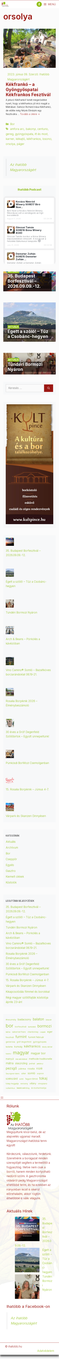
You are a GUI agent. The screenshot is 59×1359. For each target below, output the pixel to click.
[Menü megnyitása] (2, 1098)
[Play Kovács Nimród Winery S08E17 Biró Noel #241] (11, 204)
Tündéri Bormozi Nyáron (21, 612)
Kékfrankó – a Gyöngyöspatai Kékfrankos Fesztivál (28, 89)
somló (31, 1073)
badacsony (24, 1019)
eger (49, 1031)
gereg (9, 134)
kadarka (9, 1047)
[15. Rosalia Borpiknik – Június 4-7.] (10, 782)
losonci (46, 139)
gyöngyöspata (24, 134)
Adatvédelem (45, 1350)
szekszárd (12, 1078)
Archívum (12, 847)
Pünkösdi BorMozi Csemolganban (27, 763)
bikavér (49, 1020)
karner (10, 139)
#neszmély (11, 1020)
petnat (32, 1063)
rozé (39, 1068)
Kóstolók (11, 882)
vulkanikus (10, 1088)
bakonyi (31, 129)
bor (9, 1026)
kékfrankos (34, 139)
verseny (24, 1084)
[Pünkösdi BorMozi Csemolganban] (10, 755)
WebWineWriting (23, 1088)
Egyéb (10, 865)
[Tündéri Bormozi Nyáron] (29, 372)
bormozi (44, 1026)
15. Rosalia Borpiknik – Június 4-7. (27, 789)
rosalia (31, 1068)
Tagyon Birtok (31, 1079)
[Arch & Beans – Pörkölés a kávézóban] (10, 632)
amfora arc (17, 129)
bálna (8, 1032)
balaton (38, 1019)
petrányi (40, 1064)
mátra (9, 1063)
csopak (43, 1032)
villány (33, 1083)
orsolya (10, 144)
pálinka (22, 1068)
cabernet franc (19, 1032)
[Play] (10, 204)
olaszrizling (21, 1063)
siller (23, 1073)
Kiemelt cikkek (15, 876)
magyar (21, 1052)
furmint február (36, 1037)
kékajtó (20, 139)
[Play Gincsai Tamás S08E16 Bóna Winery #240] (11, 230)
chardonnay (33, 1032)
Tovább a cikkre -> (30, 114)
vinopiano (42, 1083)
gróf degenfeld (24, 1042)
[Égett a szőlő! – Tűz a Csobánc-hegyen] (29, 339)
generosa (10, 1042)
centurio (42, 129)
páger (20, 144)
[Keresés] (48, 388)
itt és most (41, 134)
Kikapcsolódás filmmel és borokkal (28, 991)
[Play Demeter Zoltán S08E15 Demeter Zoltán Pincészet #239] (11, 256)
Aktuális (11, 841)
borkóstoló (32, 1027)
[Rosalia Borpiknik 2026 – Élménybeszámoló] (10, 693)
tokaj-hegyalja (12, 1084)
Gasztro (11, 871)
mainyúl (10, 1059)
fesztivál (10, 1037)
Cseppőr (11, 859)
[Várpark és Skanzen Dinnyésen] (10, 808)
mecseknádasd (21, 1059)
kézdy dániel (47, 1047)
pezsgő (11, 1068)
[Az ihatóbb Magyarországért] (5, 4)
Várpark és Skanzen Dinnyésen (26, 816)
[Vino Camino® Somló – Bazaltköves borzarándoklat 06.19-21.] (10, 663)
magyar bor (38, 1053)
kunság (18, 1046)
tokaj (43, 1078)
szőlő (21, 1079)
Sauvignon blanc (13, 1074)
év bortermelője (38, 1088)
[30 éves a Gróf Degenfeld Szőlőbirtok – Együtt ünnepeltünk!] (10, 724)
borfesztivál (20, 1026)
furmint (21, 1037)
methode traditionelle (40, 1058)
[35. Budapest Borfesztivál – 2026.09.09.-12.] (29, 289)
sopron (40, 1073)
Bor (12, 124)
